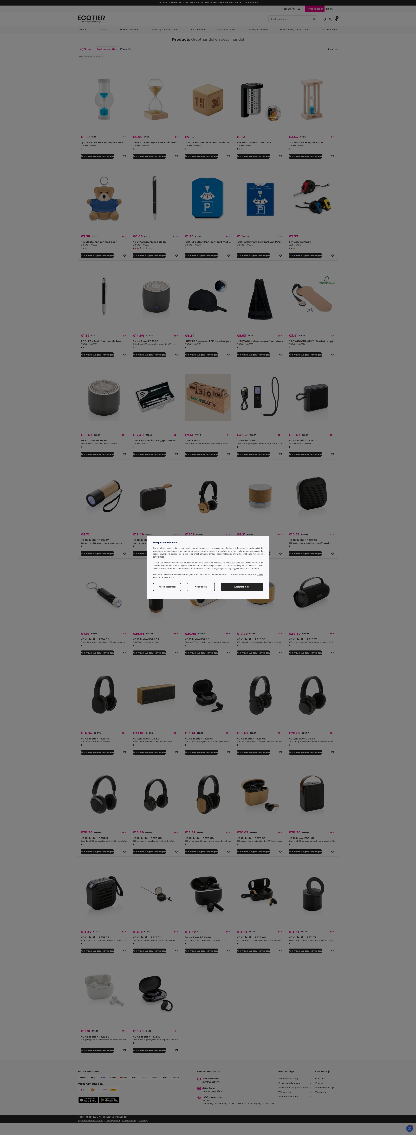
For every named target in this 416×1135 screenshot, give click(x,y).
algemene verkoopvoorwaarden (181, 600)
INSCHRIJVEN (184, 582)
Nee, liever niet (183, 592)
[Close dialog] (252, 528)
